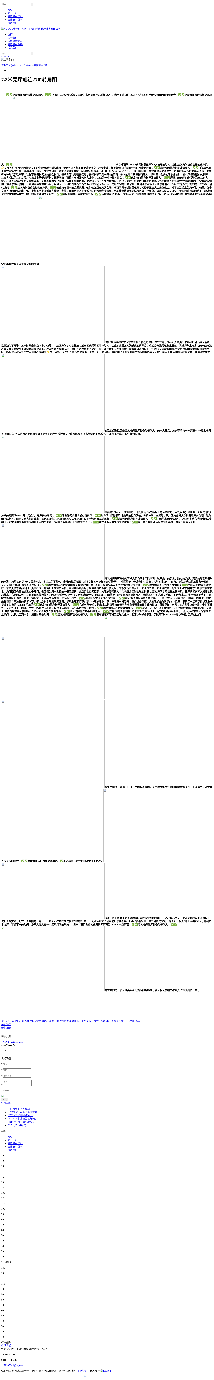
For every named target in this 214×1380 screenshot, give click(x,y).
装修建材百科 (15, 44)
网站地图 (83, 1370)
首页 (10, 34)
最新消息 (6, 1027)
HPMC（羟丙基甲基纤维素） (24, 1112)
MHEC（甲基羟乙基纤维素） (24, 1118)
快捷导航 (6, 1103)
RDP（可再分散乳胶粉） (21, 1122)
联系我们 (13, 47)
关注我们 (6, 1024)
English (5, 56)
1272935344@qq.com (12, 1042)
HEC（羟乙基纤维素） (20, 1115)
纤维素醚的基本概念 (19, 1108)
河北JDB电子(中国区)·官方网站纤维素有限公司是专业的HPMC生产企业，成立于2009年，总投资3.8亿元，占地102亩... (77, 1021)
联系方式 (6, 1345)
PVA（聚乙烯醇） (17, 1125)
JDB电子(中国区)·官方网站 (16, 65)
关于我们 (13, 37)
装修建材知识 (15, 41)
